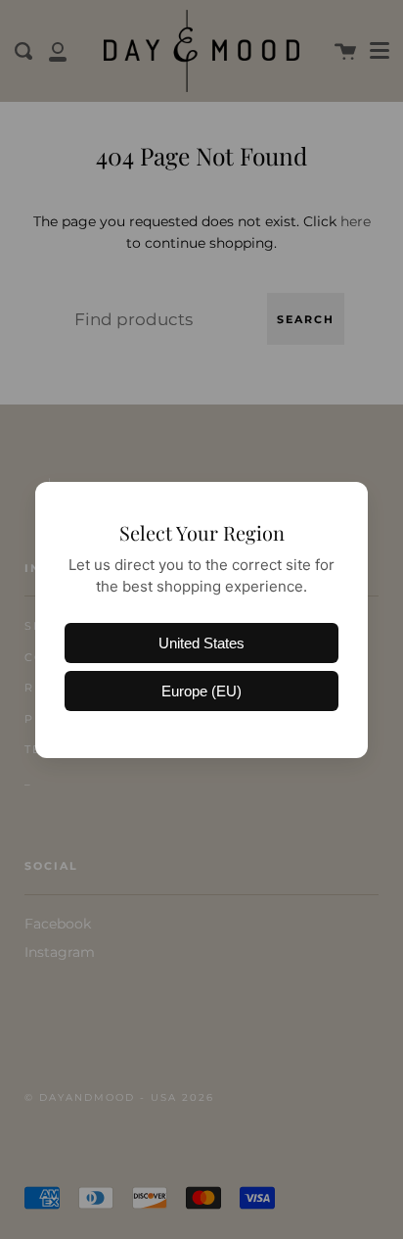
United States (201, 643)
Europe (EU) (201, 691)
